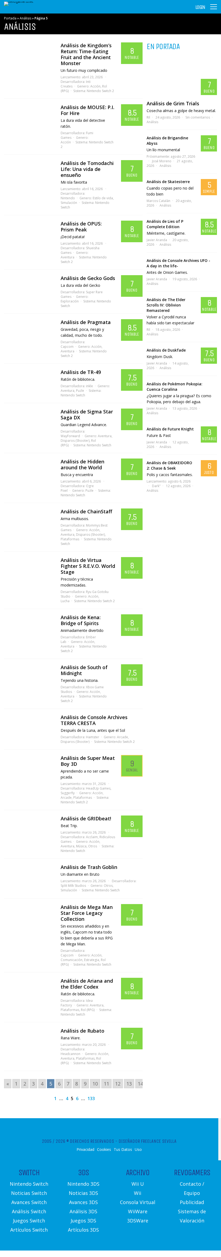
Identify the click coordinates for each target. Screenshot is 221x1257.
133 (91, 1098)
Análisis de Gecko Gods (88, 278)
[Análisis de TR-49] (29, 382)
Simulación (69, 202)
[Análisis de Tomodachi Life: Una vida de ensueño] (29, 173)
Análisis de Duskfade (166, 350)
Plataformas (70, 539)
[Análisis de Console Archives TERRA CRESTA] (29, 728)
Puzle (80, 390)
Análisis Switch (29, 1211)
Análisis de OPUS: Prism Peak (81, 226)
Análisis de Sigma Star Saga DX (87, 414)
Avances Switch (29, 1202)
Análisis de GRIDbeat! (86, 818)
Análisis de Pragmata (86, 322)
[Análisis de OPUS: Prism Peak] (29, 234)
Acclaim (92, 837)
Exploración (70, 301)
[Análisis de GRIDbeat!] (29, 829)
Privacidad (85, 1149)
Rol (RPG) (88, 1009)
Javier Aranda (157, 240)
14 (140, 1083)
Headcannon (70, 1054)
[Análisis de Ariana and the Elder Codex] (29, 991)
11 (106, 1083)
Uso (138, 1149)
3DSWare (137, 1220)
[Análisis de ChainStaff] (29, 521)
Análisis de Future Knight (170, 429)
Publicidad (192, 1202)
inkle (89, 386)
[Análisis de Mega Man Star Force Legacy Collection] (29, 917)
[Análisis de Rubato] (29, 1041)
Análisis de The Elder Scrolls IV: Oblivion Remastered (166, 305)
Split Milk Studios (73, 885)
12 (117, 1083)
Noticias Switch (29, 1193)
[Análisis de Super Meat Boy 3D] (29, 768)
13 (129, 1083)
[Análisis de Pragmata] (29, 332)
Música (81, 846)
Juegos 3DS (83, 1220)
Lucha (65, 601)
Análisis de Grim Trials (173, 103)
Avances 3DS (83, 1202)
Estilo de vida (103, 198)
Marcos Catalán (158, 200)
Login (200, 7)
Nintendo (68, 198)
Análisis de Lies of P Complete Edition (165, 224)
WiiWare (137, 1211)
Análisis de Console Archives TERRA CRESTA (94, 720)
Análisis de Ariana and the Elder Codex (87, 984)
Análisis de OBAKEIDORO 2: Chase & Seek (169, 465)
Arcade (122, 737)
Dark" (156, 486)
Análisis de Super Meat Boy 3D (88, 761)
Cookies (104, 1149)
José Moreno (161, 161)
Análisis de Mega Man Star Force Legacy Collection (87, 913)
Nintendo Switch (73, 395)
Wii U (138, 1184)
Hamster (92, 737)
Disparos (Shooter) (75, 440)
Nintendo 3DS (83, 1184)
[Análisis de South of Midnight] (29, 677)
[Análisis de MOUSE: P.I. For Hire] (29, 117)
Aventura (67, 257)
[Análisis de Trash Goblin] (29, 878)
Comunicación (71, 960)
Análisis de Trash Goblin (89, 867)
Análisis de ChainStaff (86, 511)
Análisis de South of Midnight (84, 670)
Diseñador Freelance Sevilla (148, 1141)
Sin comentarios (197, 117)
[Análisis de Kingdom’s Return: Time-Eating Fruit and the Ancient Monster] (29, 55)
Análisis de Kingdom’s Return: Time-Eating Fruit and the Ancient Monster (86, 54)
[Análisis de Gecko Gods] (29, 288)
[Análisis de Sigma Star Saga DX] (29, 422)
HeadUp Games (98, 788)
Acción (95, 86)
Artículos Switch (29, 1229)
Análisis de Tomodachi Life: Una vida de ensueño (87, 169)
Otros (92, 846)
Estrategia (91, 960)
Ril (148, 117)
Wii (137, 1193)
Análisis (25, 18)
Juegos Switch (29, 1220)
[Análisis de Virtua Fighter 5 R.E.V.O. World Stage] (29, 570)
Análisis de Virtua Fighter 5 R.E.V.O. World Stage (88, 566)
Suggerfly (68, 793)
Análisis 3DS (83, 1211)
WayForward (70, 436)
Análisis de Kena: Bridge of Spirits (81, 620)
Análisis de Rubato (82, 1030)
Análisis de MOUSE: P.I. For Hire (87, 110)
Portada (10, 18)
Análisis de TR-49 (81, 372)
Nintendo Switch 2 (100, 91)
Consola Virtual (137, 1202)
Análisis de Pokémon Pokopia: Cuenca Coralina (174, 386)
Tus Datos (123, 1149)
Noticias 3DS (83, 1193)
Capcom (67, 346)
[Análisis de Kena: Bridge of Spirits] (29, 627)
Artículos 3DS (83, 1229)
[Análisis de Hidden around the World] (29, 472)
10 (95, 1083)
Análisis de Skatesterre (168, 181)
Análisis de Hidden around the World (82, 464)
